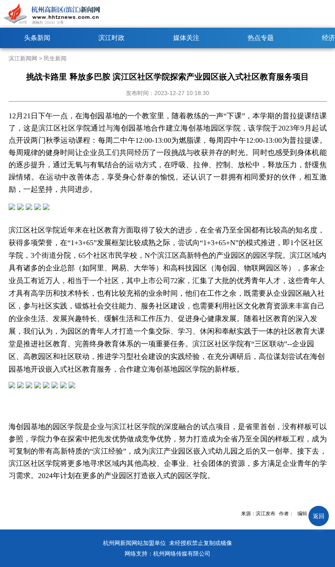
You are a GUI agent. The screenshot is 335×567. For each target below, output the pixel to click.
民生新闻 (55, 58)
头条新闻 (37, 37)
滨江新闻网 (23, 58)
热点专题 (261, 37)
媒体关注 (186, 37)
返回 (318, 516)
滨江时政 (111, 37)
